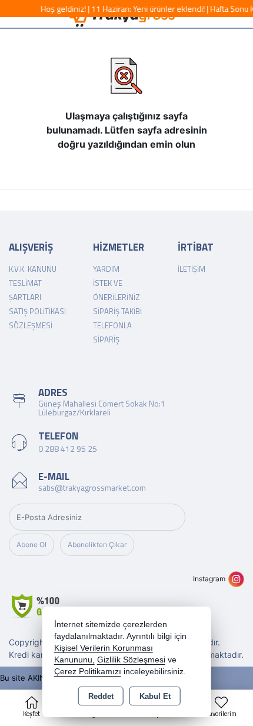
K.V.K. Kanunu (32, 269)
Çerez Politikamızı (87, 671)
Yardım (106, 269)
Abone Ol (31, 544)
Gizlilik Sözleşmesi (131, 659)
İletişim (191, 269)
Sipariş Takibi (117, 311)
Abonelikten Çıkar (97, 544)
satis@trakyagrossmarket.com (92, 487)
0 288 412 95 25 (67, 448)
